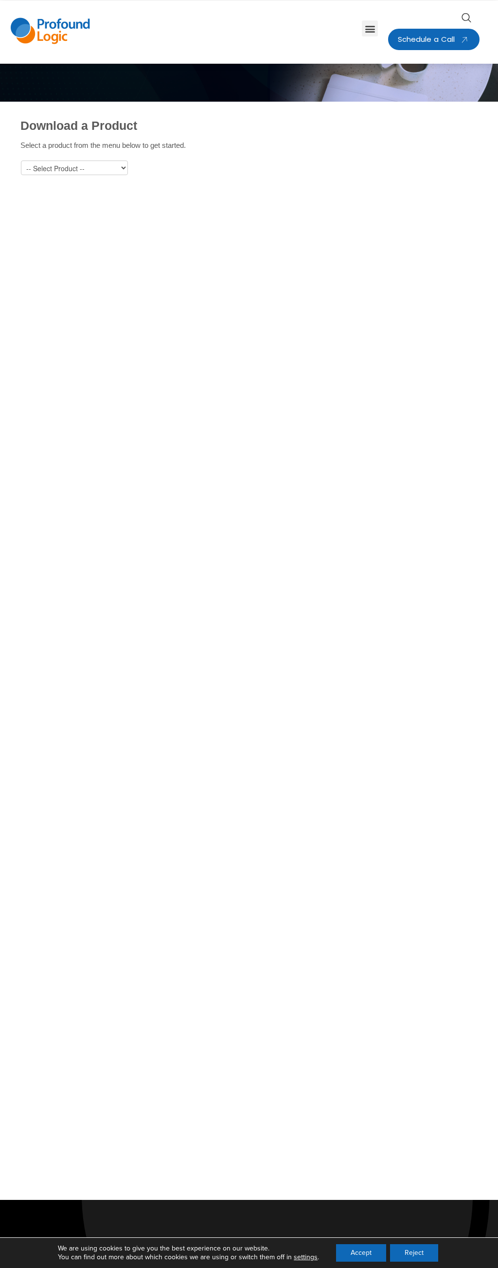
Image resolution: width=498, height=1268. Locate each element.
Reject (414, 1253)
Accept (361, 1253)
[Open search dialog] (466, 20)
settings (306, 1257)
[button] (370, 28)
